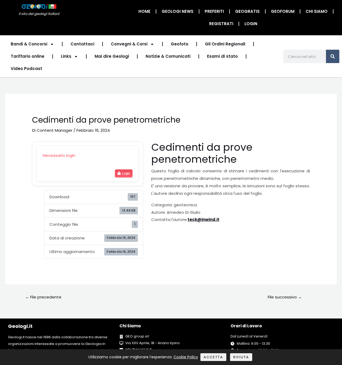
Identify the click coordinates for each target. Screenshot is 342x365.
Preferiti (214, 11)
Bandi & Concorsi (29, 44)
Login (250, 23)
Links (66, 56)
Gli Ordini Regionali (225, 44)
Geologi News (177, 11)
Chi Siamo (317, 11)
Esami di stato (222, 56)
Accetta (213, 357)
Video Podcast (26, 68)
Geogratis (247, 11)
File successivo (285, 297)
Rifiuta (241, 357)
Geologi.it (20, 326)
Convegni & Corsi (129, 44)
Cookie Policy (185, 357)
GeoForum (282, 11)
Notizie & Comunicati (168, 56)
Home (144, 11)
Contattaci (82, 44)
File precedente (43, 297)
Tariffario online (27, 56)
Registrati (221, 23)
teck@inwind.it (203, 219)
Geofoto (179, 44)
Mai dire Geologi (112, 56)
